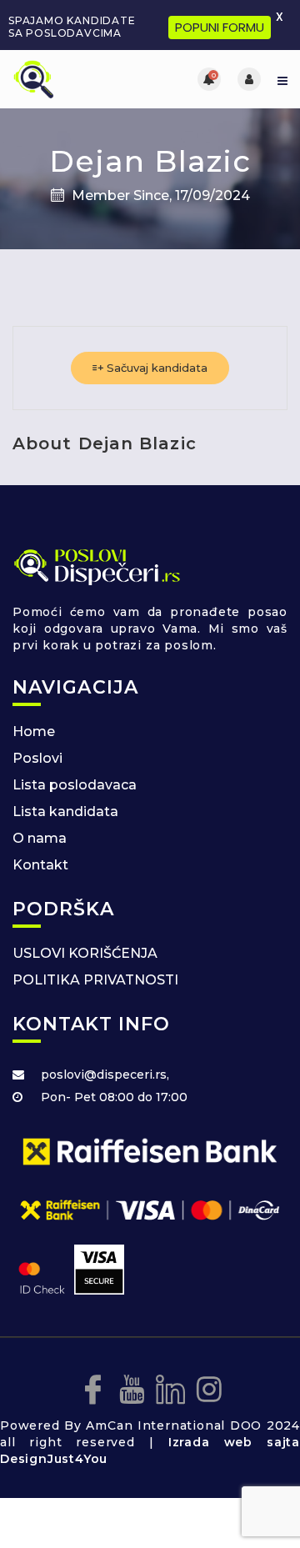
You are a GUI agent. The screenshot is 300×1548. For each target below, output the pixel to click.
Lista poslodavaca (74, 785)
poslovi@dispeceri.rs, (105, 1074)
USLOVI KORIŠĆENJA (85, 953)
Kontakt (40, 865)
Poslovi (37, 758)
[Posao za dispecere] (81, 79)
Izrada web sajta (234, 1442)
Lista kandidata (65, 811)
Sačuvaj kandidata (155, 367)
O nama (39, 838)
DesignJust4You (54, 1458)
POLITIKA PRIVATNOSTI (95, 980)
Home (33, 731)
